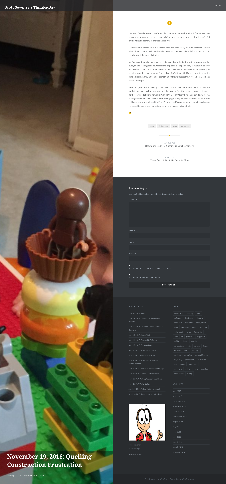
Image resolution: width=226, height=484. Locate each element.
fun (182, 336)
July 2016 (177, 426)
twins (196, 369)
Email (132, 242)
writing (189, 373)
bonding (190, 313)
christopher (163, 126)
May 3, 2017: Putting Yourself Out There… (146, 379)
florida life (198, 332)
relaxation (202, 360)
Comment (134, 200)
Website (132, 254)
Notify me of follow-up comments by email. (150, 268)
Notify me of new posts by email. (145, 277)
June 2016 (177, 432)
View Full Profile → (137, 454)
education (185, 327)
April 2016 (177, 442)
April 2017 (177, 396)
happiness (201, 336)
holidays (177, 341)
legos (174, 126)
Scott (17, 475)
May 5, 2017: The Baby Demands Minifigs (146, 368)
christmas (177, 318)
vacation (204, 369)
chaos (198, 313)
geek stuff (190, 336)
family (194, 327)
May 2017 (177, 391)
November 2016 (179, 406)
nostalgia (195, 350)
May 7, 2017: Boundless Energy (142, 355)
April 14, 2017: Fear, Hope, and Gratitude (145, 394)
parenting (185, 126)
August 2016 (178, 421)
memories (177, 350)
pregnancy (178, 360)
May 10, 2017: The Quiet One (141, 345)
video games (179, 373)
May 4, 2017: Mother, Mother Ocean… (144, 374)
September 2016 (180, 416)
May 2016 (177, 437)
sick (175, 364)
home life (194, 341)
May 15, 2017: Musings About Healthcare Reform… (146, 328)
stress (182, 364)
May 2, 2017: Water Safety (139, 384)
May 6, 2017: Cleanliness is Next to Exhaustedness (143, 362)
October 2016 (178, 411)
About (217, 5)
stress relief (192, 364)
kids (189, 346)
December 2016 (179, 401)
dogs (176, 327)
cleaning (200, 318)
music (186, 350)
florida (188, 332)
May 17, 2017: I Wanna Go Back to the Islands (144, 320)
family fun (203, 327)
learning (197, 346)
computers (178, 323)
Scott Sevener (135, 445)
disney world (201, 323)
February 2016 (179, 452)
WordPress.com (188, 479)
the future (178, 369)
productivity (190, 360)
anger (152, 126)
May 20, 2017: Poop (137, 313)
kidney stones (179, 346)
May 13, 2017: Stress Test (139, 335)
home (186, 341)
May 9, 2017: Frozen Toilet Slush (142, 350)
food (176, 336)
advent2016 (179, 313)
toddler (188, 369)
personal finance (201, 355)
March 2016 (178, 447)
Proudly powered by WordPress (156, 479)
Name (132, 231)
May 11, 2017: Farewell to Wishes (143, 340)
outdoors (177, 355)
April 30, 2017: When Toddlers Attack (144, 389)
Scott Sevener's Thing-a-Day (30, 7)
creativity (189, 323)
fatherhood (178, 332)
